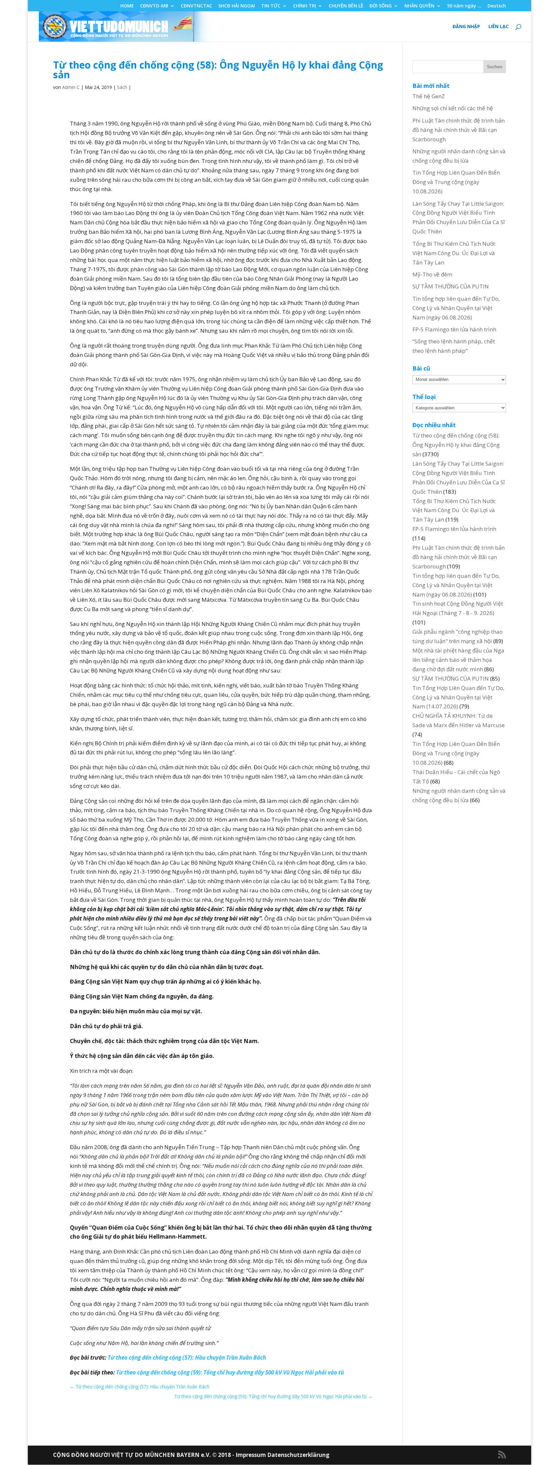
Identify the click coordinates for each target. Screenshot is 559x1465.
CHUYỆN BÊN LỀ (346, 6)
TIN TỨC (270, 6)
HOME (127, 6)
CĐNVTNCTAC (196, 6)
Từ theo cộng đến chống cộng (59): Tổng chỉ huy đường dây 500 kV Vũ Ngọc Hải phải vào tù (230, 1372)
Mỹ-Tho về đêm (432, 274)
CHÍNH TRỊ (304, 6)
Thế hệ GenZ (428, 96)
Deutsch (497, 6)
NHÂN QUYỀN (419, 6)
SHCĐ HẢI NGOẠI (236, 6)
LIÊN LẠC (498, 26)
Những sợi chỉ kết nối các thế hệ (452, 108)
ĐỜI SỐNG (380, 6)
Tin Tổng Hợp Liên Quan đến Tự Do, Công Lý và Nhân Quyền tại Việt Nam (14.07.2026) (458, 697)
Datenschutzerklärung (298, 1455)
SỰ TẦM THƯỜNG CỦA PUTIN (450, 286)
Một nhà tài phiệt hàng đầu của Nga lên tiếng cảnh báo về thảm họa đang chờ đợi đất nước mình (458, 660)
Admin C (71, 87)
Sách (122, 87)
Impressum (251, 1455)
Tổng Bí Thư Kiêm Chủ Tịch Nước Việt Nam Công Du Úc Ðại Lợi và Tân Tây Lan (454, 253)
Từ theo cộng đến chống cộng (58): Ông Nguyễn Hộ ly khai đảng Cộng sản (456, 445)
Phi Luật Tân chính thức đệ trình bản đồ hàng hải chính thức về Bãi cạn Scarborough (458, 130)
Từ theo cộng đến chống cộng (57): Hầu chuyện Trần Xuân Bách (187, 1357)
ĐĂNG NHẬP (466, 26)
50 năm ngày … (464, 6)
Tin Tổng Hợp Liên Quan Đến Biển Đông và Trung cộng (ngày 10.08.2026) (456, 182)
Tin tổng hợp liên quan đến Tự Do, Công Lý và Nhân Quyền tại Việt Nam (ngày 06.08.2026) (456, 308)
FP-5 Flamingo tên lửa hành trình (454, 329)
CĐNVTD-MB (154, 6)
